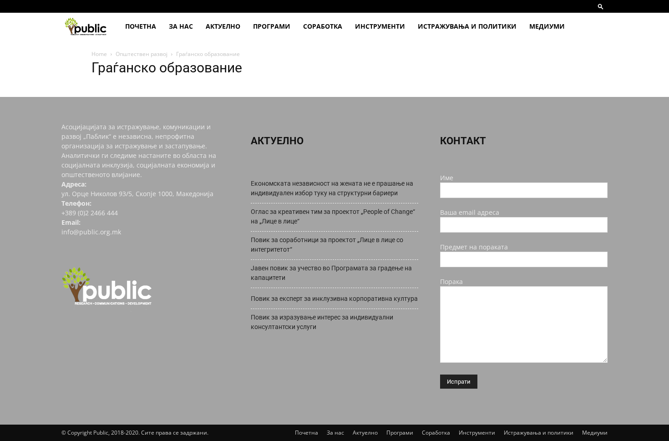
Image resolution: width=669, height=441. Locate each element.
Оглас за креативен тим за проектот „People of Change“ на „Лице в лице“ (333, 216)
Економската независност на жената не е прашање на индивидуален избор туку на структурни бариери (332, 188)
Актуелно (223, 26)
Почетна (140, 26)
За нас (181, 26)
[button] (601, 6)
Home (99, 54)
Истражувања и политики (467, 26)
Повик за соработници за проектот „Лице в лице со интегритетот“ (327, 244)
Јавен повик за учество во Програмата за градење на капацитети (331, 272)
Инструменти (380, 26)
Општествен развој (141, 54)
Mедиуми (547, 26)
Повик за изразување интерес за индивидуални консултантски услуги (322, 322)
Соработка (322, 26)
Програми (271, 26)
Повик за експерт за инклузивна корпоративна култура (334, 298)
